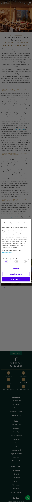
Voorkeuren (16, 259)
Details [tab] (18, 223)
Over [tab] (25, 223)
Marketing (26, 259)
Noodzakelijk (7, 259)
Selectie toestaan (16, 274)
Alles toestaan (16, 279)
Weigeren (16, 269)
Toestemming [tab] (8, 223)
